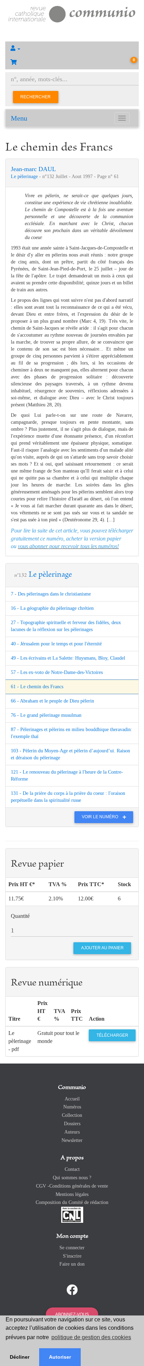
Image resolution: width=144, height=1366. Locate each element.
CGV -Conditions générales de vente (72, 1186)
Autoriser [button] (60, 1357)
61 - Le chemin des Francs (37, 686)
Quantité (20, 916)
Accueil (72, 1099)
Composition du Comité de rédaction (72, 1202)
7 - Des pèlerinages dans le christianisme (51, 594)
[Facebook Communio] (72, 1290)
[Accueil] (72, 13)
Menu (19, 118)
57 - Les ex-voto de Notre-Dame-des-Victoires (57, 672)
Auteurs (72, 1132)
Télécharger (112, 1035)
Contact (72, 1169)
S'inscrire (72, 1256)
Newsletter (72, 1140)
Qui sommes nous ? (72, 1177)
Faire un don (72, 1264)
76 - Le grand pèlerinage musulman (46, 715)
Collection (72, 1115)
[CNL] (72, 1214)
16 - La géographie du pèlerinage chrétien (52, 608)
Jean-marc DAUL (33, 169)
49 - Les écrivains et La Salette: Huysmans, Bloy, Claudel (68, 658)
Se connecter (72, 1247)
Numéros (72, 1107)
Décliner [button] (19, 1357)
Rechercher (35, 96)
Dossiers (72, 1123)
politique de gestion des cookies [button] (91, 1337)
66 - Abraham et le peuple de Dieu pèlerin (52, 701)
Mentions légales (72, 1194)
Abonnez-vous (72, 1314)
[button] (72, 48)
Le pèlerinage (25, 176)
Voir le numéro (100, 816)
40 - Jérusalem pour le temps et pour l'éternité (56, 643)
